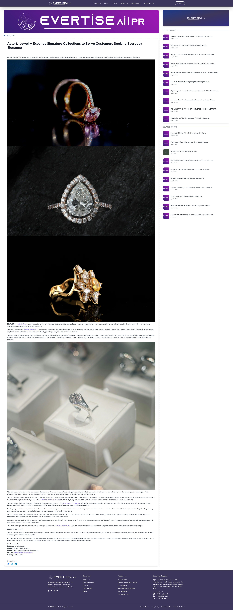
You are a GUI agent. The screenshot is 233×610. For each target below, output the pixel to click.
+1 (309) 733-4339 (162, 598)
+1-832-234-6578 (162, 596)
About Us (86, 580)
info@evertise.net (162, 594)
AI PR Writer (122, 580)
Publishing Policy (166, 607)
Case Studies (87, 588)
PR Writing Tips (123, 594)
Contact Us (150, 3)
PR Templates (123, 591)
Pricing (114, 3)
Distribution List (88, 583)
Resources (135, 3)
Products (96, 3)
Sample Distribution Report (127, 583)
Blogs (85, 591)
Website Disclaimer (179, 607)
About (106, 3)
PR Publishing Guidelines (126, 588)
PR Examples (122, 585)
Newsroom (124, 3)
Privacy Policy (155, 607)
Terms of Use (144, 607)
